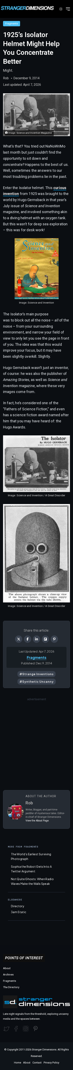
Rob (6, 78)
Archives (8, 974)
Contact (37, 1062)
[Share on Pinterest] (54, 639)
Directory (17, 906)
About (7, 968)
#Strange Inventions (36, 674)
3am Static (18, 912)
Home (17, 1062)
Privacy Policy (51, 1062)
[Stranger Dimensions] (29, 8)
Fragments (11, 23)
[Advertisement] (36, 738)
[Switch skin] (61, 10)
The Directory (11, 987)
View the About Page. (37, 820)
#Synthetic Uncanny (36, 681)
